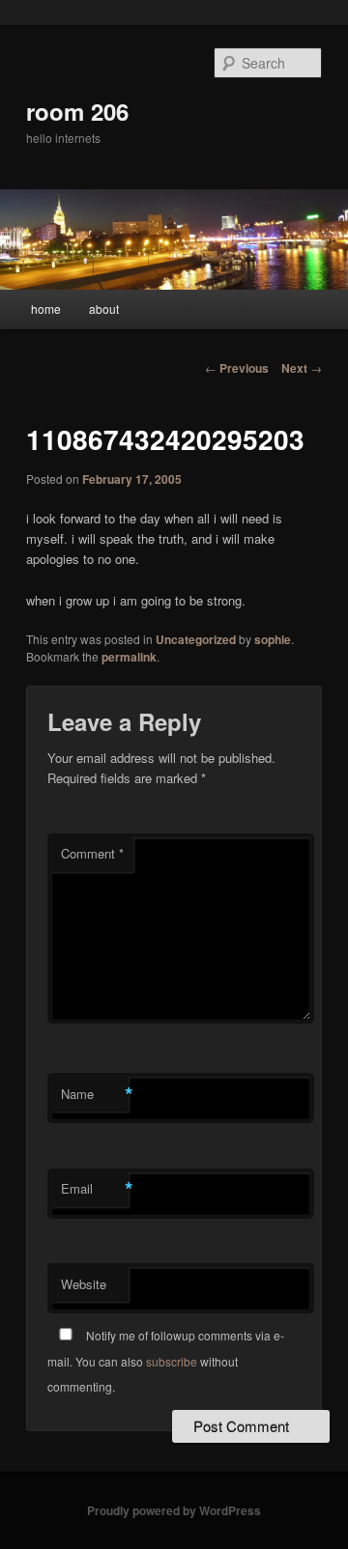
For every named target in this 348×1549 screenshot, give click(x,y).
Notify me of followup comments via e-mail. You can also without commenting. (165, 1360)
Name (95, 1094)
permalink (129, 656)
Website (83, 1284)
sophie (272, 639)
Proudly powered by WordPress (174, 1510)
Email (95, 1188)
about (104, 308)
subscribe (171, 1361)
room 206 (77, 111)
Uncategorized (196, 639)
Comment (92, 853)
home (46, 308)
